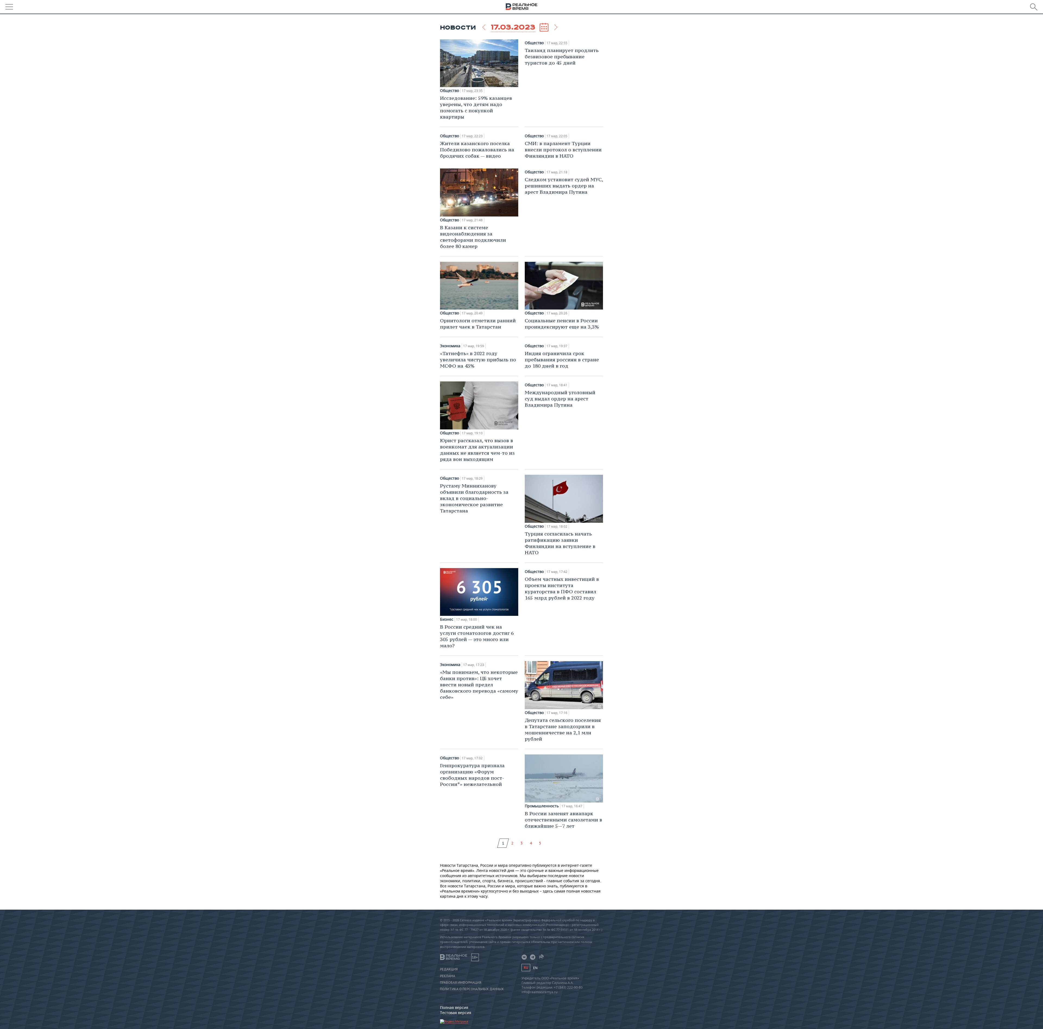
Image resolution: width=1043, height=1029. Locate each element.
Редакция (449, 969)
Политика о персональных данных (472, 989)
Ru (526, 968)
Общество (449, 90)
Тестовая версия (455, 1012)
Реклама (447, 976)
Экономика (450, 346)
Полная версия (454, 1007)
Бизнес (446, 619)
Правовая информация (460, 983)
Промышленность (542, 806)
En (535, 968)
